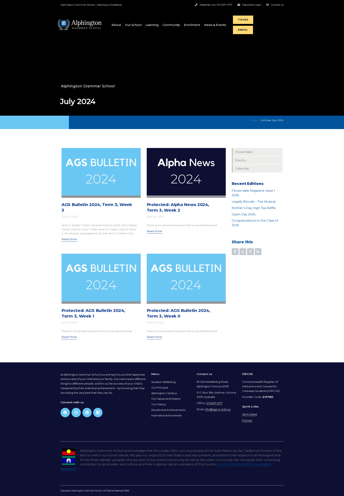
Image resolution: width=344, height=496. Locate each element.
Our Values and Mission (166, 398)
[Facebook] (65, 412)
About (116, 25)
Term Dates (249, 414)
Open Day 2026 (243, 214)
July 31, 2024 (70, 216)
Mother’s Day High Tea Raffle (254, 208)
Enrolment (192, 25)
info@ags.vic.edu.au (218, 409)
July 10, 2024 (155, 322)
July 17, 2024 (70, 322)
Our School (133, 25)
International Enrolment (166, 415)
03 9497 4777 (214, 403)
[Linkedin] (87, 412)
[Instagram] (76, 412)
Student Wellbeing (163, 382)
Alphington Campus (164, 393)
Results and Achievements (168, 409)
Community (171, 25)
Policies (247, 420)
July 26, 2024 (155, 216)
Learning (152, 25)
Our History (158, 404)
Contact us (204, 374)
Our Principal (159, 387)
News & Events (215, 25)
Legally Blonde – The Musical (254, 201)
